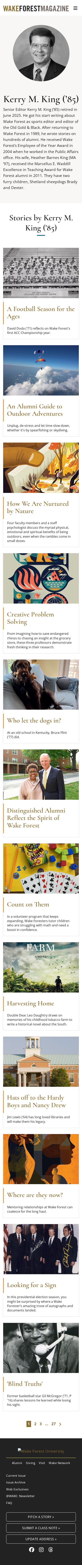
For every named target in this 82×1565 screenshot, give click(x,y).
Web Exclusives (17, 1489)
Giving (30, 1463)
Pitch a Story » (41, 1517)
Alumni (17, 1463)
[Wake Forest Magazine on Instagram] (41, 1549)
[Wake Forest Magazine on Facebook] (31, 1549)
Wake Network (59, 1463)
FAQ (9, 1503)
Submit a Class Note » (41, 1528)
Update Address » (41, 1539)
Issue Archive (15, 1482)
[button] (75, 8)
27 (53, 1423)
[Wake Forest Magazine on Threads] (50, 1549)
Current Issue (16, 1476)
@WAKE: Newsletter (20, 1496)
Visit (42, 1463)
